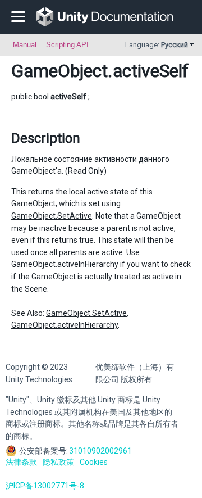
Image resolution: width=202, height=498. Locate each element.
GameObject (59, 71)
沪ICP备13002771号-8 (45, 485)
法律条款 (21, 462)
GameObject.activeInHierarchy (64, 264)
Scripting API (67, 44)
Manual (24, 44)
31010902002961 (100, 450)
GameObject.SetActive (51, 215)
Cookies (94, 462)
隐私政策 (58, 462)
